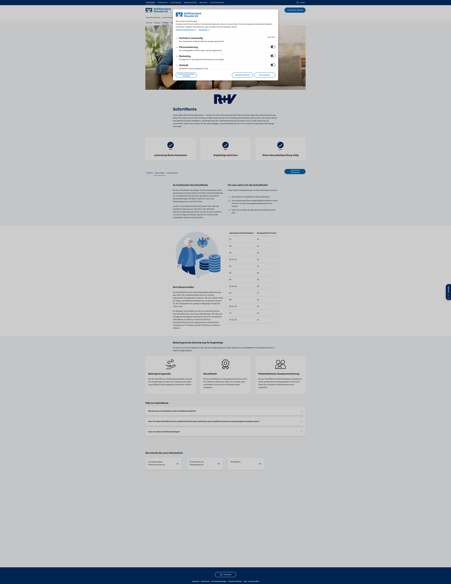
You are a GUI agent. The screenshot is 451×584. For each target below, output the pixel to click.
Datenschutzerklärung (185, 30)
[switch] (273, 46)
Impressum (203, 30)
